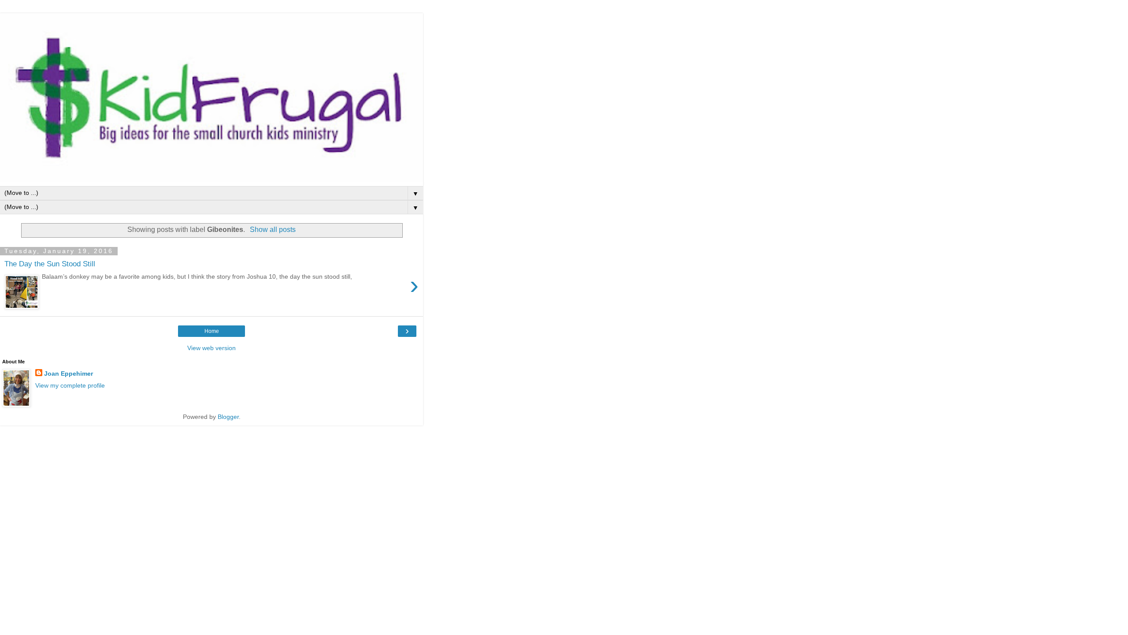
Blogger (228, 416)
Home (211, 331)
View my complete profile (70, 385)
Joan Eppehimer (68, 373)
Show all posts (272, 229)
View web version (211, 347)
